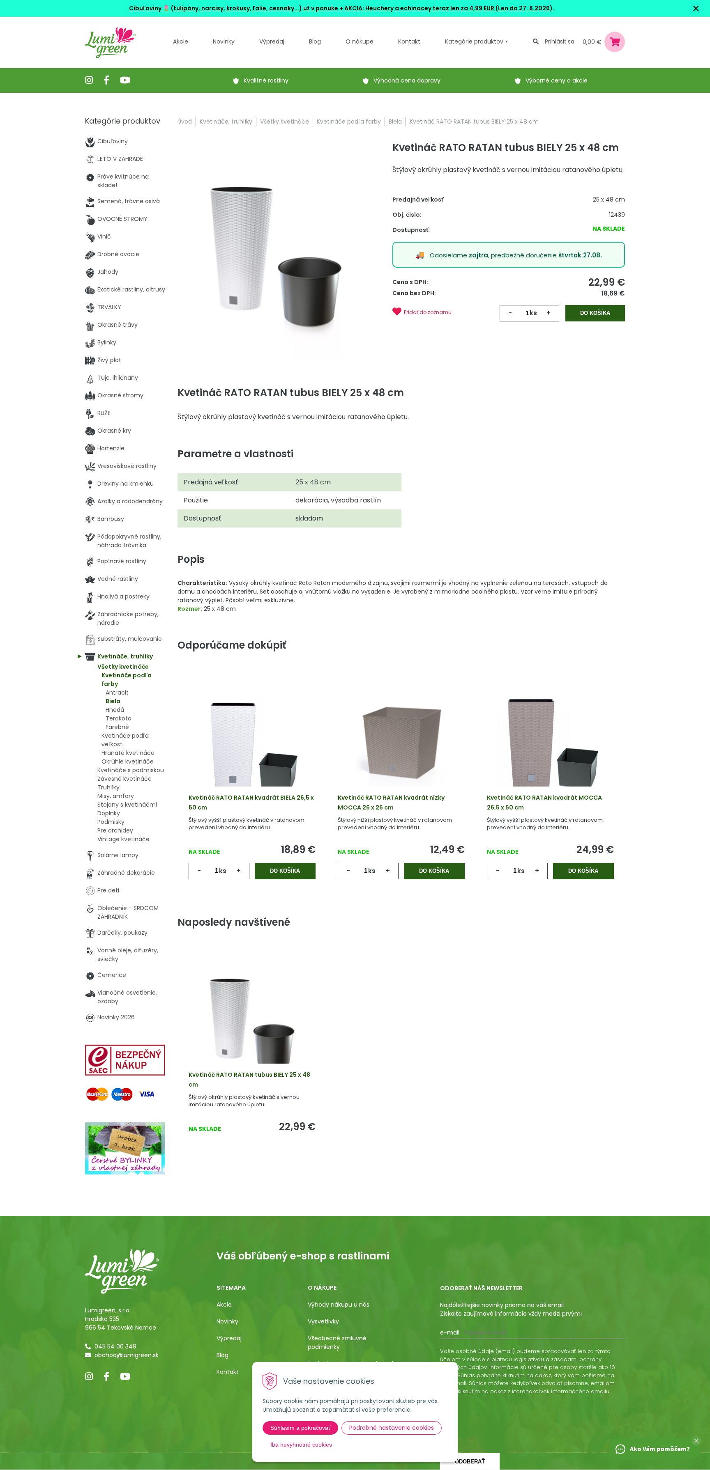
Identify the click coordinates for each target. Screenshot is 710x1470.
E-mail (449, 1332)
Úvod (185, 121)
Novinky (224, 41)
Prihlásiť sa (559, 41)
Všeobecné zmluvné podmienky (337, 1342)
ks (533, 313)
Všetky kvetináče (284, 121)
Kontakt (228, 1372)
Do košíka (595, 313)
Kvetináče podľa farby (349, 121)
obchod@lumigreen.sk (127, 1355)
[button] (696, 1441)
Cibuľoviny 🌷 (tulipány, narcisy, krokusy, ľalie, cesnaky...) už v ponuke (233, 8)
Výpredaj (271, 41)
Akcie (180, 41)
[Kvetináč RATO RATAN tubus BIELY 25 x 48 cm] (276, 252)
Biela (395, 121)
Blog (222, 1355)
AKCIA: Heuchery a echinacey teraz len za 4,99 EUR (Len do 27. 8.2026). (448, 8)
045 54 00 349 (115, 1346)
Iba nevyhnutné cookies (301, 1444)
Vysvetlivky (323, 1321)
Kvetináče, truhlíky (226, 121)
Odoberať (470, 1462)
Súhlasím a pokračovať (300, 1427)
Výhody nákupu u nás (338, 1304)
